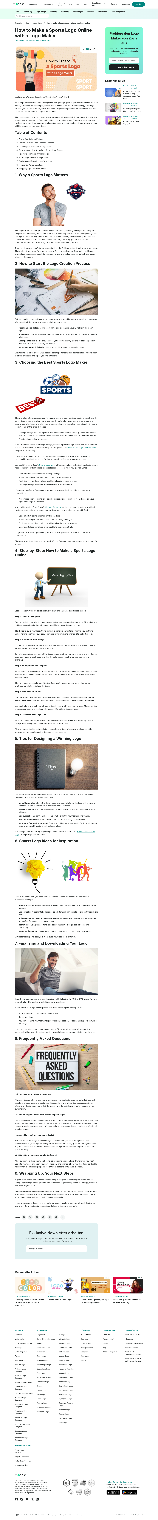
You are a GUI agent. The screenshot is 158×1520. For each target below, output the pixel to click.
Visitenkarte (19, 1339)
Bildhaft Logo (64, 1352)
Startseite (18, 23)
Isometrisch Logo (65, 1365)
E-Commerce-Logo (44, 1377)
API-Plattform (86, 1335)
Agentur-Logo (42, 1403)
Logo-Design (41, 12)
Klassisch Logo (64, 1410)
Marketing (65, 12)
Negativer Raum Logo (67, 1369)
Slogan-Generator (22, 1457)
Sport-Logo (41, 1356)
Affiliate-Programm (110, 1352)
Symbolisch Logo (65, 1394)
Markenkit (18, 1335)
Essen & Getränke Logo (46, 1339)
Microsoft (84, 1360)
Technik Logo (64, 1414)
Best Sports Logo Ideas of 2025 (82, 447)
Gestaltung (27, 12)
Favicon (18, 1356)
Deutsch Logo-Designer (24, 1393)
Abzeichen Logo (65, 1382)
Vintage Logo (64, 1373)
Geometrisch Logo (66, 1390)
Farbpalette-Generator (23, 1461)
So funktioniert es (131, 1348)
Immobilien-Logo (43, 1352)
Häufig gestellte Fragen (134, 1343)
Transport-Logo (43, 1412)
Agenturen (85, 1356)
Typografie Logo (65, 1399)
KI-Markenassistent (22, 1465)
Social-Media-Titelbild (23, 1343)
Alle (17, 12)
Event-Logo (41, 1399)
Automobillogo (42, 1360)
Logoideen (41, 1335)
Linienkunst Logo (65, 1348)
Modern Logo (64, 1356)
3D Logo (62, 1335)
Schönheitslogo (43, 1382)
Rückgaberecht (65, 1515)
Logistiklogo (41, 1390)
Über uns (106, 1335)
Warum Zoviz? (108, 1339)
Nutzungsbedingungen (50, 1515)
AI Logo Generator (53, 507)
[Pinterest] (56, 1217)
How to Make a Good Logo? (60, 1300)
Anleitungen (78, 12)
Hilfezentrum (129, 1339)
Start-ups (84, 1339)
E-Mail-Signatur (20, 1352)
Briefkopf (18, 1348)
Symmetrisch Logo (66, 1386)
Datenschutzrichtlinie (32, 1515)
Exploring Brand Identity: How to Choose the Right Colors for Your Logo (29, 1302)
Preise (105, 1343)
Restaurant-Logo (43, 1348)
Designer (84, 1352)
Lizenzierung (77, 1515)
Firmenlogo (41, 1373)
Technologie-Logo (44, 1365)
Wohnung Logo (65, 1343)
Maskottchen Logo (66, 1360)
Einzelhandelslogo (44, 1407)
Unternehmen (86, 1343)
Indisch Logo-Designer (23, 1382)
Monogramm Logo (66, 1377)
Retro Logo (63, 1423)
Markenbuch (20, 1360)
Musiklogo (41, 1394)
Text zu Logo (20, 1365)
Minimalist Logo (64, 1339)
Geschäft (90, 12)
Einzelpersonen (87, 1348)
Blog (27, 23)
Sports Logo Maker (47, 465)
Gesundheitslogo (43, 1369)
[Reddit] (43, 1217)
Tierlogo (40, 1386)
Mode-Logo (41, 1343)
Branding (53, 12)
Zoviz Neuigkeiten (118, 12)
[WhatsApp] (49, 1217)
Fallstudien (102, 12)
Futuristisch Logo (65, 1418)
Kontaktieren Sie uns (132, 1335)
